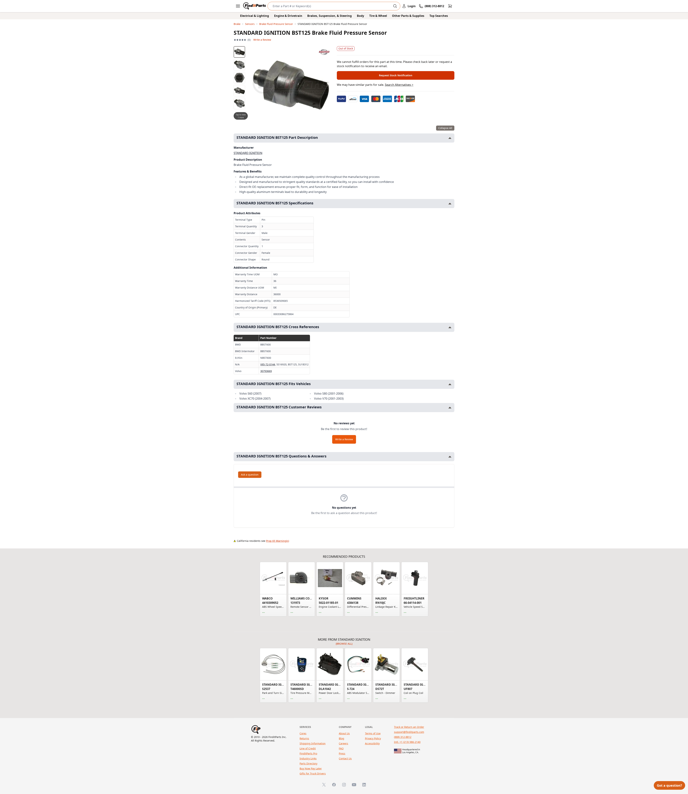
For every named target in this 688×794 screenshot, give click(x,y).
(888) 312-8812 (402, 737)
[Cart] (450, 6)
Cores (303, 733)
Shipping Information (313, 743)
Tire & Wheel (378, 16)
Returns (304, 738)
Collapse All (445, 128)
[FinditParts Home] (254, 6)
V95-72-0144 (267, 364)
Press (342, 753)
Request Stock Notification (395, 75)
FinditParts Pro (308, 753)
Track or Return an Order (409, 727)
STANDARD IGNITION (248, 153)
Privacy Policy (373, 738)
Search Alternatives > (399, 85)
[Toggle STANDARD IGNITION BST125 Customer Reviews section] (450, 408)
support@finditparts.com (409, 732)
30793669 (266, 371)
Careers (343, 743)
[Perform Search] (395, 6)
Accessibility (372, 743)
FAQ (341, 748)
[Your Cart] (450, 6)
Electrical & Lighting (254, 16)
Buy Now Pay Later (311, 768)
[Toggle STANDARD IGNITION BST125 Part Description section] (450, 138)
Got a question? (669, 785)
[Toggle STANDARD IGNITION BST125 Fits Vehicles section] (450, 384)
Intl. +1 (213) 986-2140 (407, 742)
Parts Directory (308, 763)
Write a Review (262, 39)
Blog (341, 738)
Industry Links (308, 758)
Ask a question (250, 474)
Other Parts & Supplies (408, 16)
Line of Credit (308, 748)
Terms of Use (373, 733)
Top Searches (438, 16)
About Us (344, 733)
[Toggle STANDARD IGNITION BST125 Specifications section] (450, 204)
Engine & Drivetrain (288, 16)
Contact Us (345, 758)
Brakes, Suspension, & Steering (329, 16)
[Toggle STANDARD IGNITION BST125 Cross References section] (450, 327)
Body (360, 16)
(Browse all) (344, 643)
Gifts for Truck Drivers (313, 773)
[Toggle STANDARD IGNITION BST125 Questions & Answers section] (450, 457)
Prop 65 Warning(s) (277, 541)
